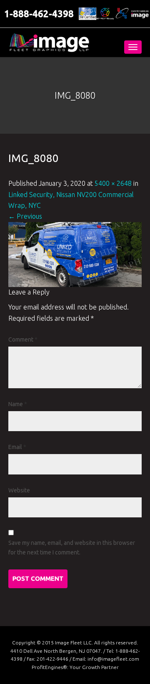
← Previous (25, 216)
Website (19, 490)
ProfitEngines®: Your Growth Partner (75, 667)
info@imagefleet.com (113, 659)
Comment (23, 339)
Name (17, 404)
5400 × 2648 (113, 183)
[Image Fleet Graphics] (49, 42)
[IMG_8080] (75, 253)
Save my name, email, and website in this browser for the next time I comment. (71, 547)
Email (17, 447)
